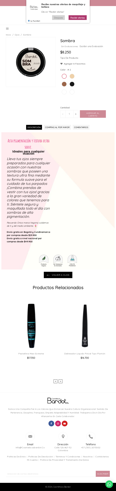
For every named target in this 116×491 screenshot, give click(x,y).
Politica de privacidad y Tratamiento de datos (64, 460)
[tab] (34, 127)
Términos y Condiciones (68, 456)
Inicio (8, 34)
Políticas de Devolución (40, 456)
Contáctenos (102, 456)
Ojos (17, 34)
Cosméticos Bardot (62, 487)
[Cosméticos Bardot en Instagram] (58, 423)
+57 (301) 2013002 (90, 447)
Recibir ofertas (77, 17)
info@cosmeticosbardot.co (30, 447)
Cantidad (65, 108)
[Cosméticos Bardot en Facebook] (51, 423)
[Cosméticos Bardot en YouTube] (65, 423)
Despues (58, 17)
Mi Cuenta (32, 460)
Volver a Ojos (60, 275)
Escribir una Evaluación (91, 46)
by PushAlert (35, 21)
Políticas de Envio (16, 456)
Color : (65, 70)
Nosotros (88, 456)
